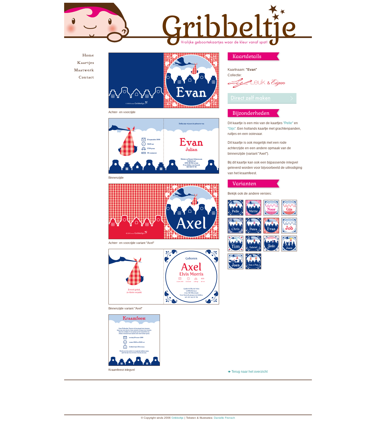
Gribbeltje (177, 417)
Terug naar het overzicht (249, 372)
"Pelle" (288, 123)
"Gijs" (232, 128)
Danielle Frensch (224, 417)
